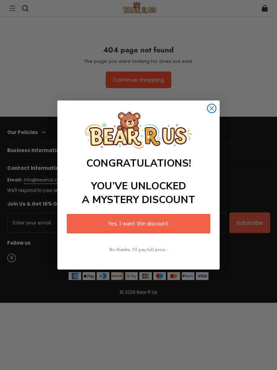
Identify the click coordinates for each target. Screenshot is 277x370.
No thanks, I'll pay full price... (138, 250)
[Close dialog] (211, 108)
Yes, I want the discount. (138, 224)
